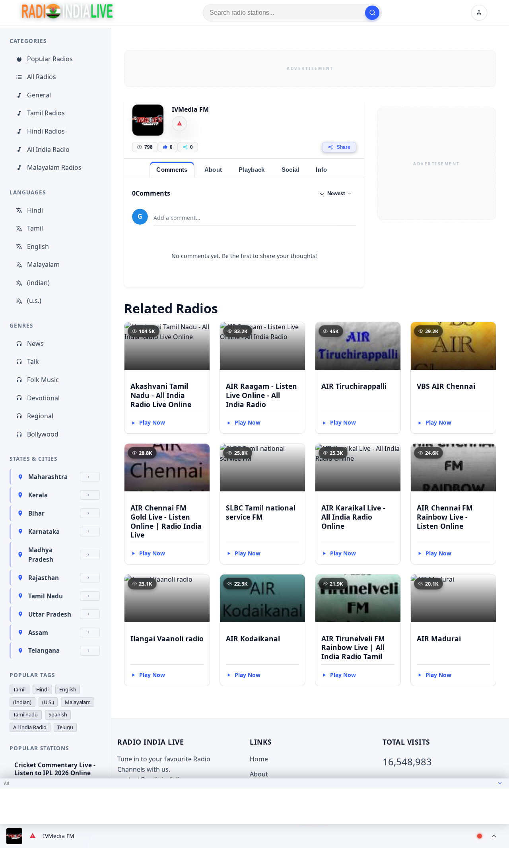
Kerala (38, 495)
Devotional (43, 398)
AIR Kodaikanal (253, 638)
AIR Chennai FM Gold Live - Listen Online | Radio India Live (166, 521)
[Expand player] (494, 836)
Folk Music (43, 379)
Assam (38, 632)
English (38, 246)
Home (259, 759)
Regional (40, 415)
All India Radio (48, 149)
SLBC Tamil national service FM (260, 512)
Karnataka (44, 532)
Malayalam (43, 264)
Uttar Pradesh (49, 614)
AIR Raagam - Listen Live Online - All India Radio (261, 395)
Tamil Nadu (45, 596)
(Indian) (22, 702)
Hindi (35, 210)
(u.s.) (34, 300)
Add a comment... (176, 217)
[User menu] (479, 13)
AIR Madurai (439, 638)
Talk (33, 361)
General (39, 95)
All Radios (41, 76)
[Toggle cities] (90, 476)
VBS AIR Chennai (446, 386)
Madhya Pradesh (40, 554)
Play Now (152, 422)
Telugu (65, 727)
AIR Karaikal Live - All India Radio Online (353, 517)
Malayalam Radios (54, 167)
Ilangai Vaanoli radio (167, 638)
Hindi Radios (46, 131)
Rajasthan (43, 578)
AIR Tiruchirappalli (354, 386)
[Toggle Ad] (500, 783)
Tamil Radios (46, 113)
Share (343, 147)
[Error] (179, 123)
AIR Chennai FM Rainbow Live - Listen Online (445, 517)
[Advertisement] (310, 68)
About (259, 774)
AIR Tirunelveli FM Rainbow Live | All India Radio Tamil (353, 648)
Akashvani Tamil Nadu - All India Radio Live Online (160, 395)
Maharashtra (48, 477)
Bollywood (42, 434)
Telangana (44, 650)
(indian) (38, 282)
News (35, 343)
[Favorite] (200, 331)
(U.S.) (48, 702)
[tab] (172, 169)
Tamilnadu (25, 714)
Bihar (36, 513)
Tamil (35, 228)
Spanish (58, 714)
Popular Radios (50, 58)
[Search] (372, 13)
